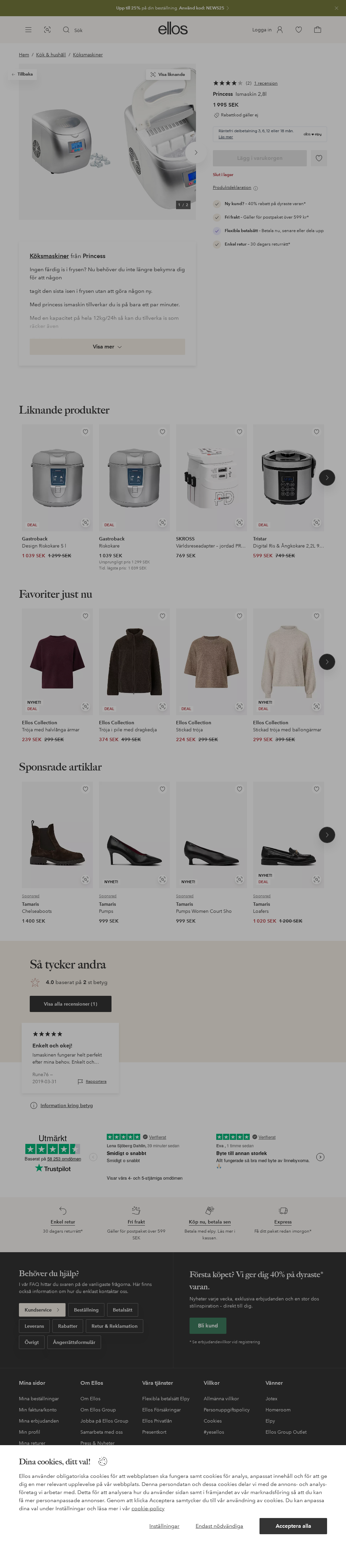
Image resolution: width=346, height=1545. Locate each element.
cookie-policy (148, 1508)
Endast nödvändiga (219, 1526)
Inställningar (164, 1526)
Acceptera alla (293, 1526)
